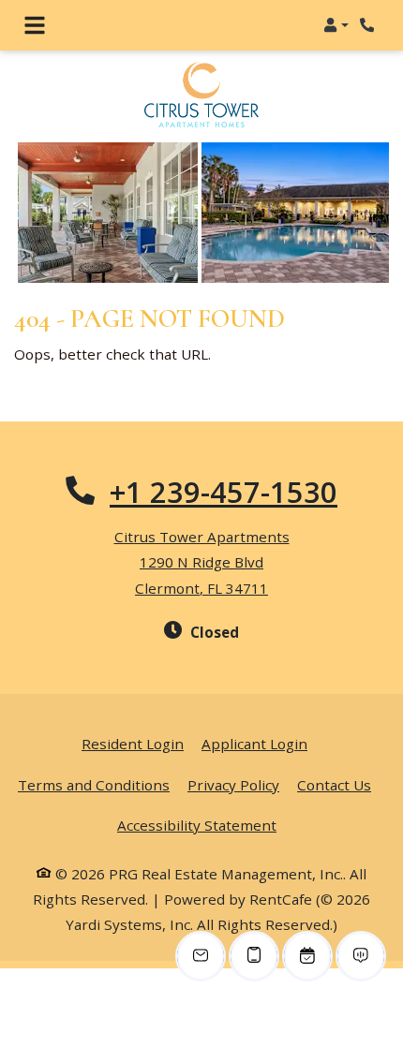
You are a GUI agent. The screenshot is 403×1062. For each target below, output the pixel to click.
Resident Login (133, 743)
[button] (336, 25)
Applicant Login (254, 743)
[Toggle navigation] (34, 25)
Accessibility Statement (196, 824)
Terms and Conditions (94, 784)
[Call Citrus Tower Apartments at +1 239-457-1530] (369, 25)
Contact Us (334, 784)
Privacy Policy (233, 784)
